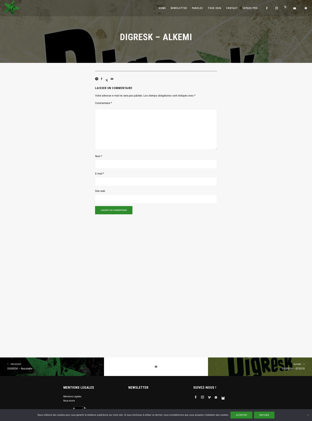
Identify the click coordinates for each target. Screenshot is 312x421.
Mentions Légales (72, 396)
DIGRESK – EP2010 (293, 366)
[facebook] (267, 8)
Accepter (241, 415)
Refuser (264, 415)
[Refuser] (308, 415)
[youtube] (295, 8)
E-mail (99, 173)
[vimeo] (209, 397)
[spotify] (306, 8)
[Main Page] (156, 366)
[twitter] (286, 8)
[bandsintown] (223, 397)
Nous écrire (69, 400)
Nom (98, 156)
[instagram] (276, 8)
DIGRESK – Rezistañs (19, 366)
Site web (100, 191)
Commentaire (103, 103)
